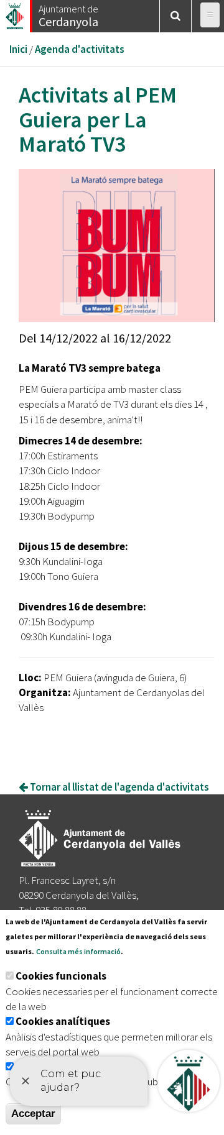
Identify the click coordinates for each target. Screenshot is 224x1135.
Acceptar (33, 1113)
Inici (18, 49)
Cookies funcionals (61, 976)
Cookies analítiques (63, 1021)
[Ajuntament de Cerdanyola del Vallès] (15, 12)
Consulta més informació (78, 951)
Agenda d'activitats (79, 49)
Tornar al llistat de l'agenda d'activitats (118, 787)
